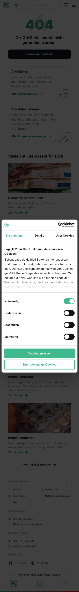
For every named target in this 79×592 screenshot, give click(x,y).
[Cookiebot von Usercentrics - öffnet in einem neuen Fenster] (58, 224)
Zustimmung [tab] (14, 235)
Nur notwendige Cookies (39, 364)
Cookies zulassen (39, 353)
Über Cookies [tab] (65, 235)
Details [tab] (39, 235)
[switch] (69, 313)
